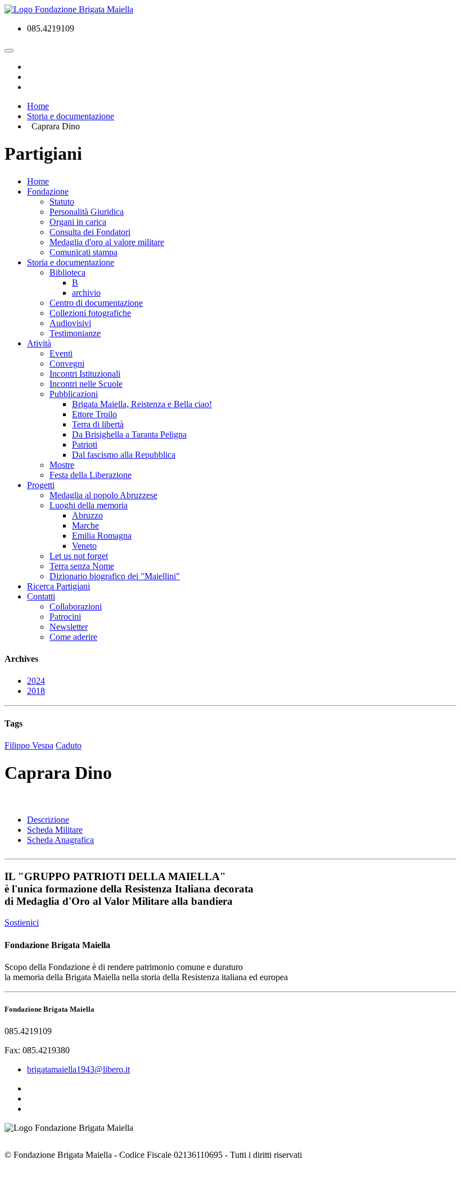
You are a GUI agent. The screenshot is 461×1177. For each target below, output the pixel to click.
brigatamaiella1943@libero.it (78, 1069)
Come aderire (73, 637)
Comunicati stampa (83, 252)
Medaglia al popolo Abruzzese (103, 495)
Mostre (61, 465)
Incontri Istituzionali (84, 373)
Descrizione (48, 819)
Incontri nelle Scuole (86, 384)
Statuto (61, 201)
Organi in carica (77, 222)
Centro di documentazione (96, 303)
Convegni (66, 363)
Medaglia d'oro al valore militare (106, 242)
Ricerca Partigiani (58, 586)
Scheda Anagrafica (60, 840)
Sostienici (21, 922)
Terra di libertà (98, 424)
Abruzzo (87, 515)
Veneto (84, 546)
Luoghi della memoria (88, 505)
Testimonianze (75, 333)
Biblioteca (67, 272)
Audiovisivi (70, 323)
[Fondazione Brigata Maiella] (68, 9)
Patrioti (84, 444)
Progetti (41, 485)
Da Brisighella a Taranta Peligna (129, 434)
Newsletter (68, 627)
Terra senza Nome (81, 566)
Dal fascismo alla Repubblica (123, 454)
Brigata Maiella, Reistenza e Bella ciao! (142, 404)
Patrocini (65, 616)
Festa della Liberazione (90, 475)
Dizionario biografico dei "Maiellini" (114, 576)
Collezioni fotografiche (90, 313)
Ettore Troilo (94, 414)
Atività (39, 343)
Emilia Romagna (102, 535)
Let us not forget (78, 556)
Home (38, 181)
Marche (85, 525)
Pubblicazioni (73, 394)
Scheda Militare (55, 830)
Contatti (41, 596)
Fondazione (48, 191)
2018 (36, 691)
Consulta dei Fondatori (89, 232)
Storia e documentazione (70, 262)
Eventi (61, 353)
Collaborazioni (75, 606)
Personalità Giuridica (86, 212)
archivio (86, 292)
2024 (36, 681)
